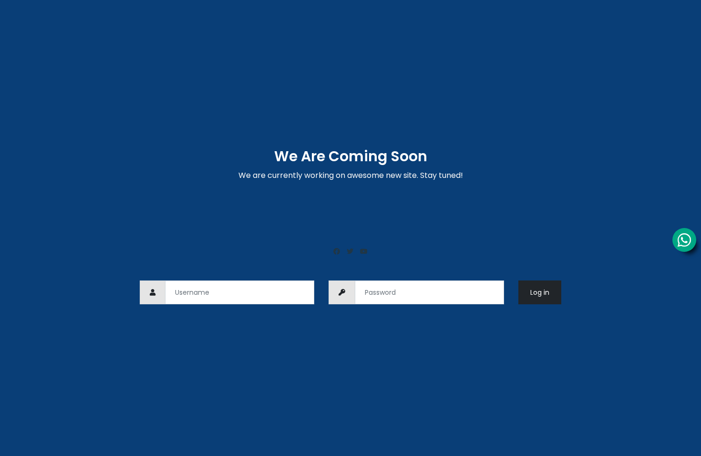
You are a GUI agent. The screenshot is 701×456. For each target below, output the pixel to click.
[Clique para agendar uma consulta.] (684, 240)
